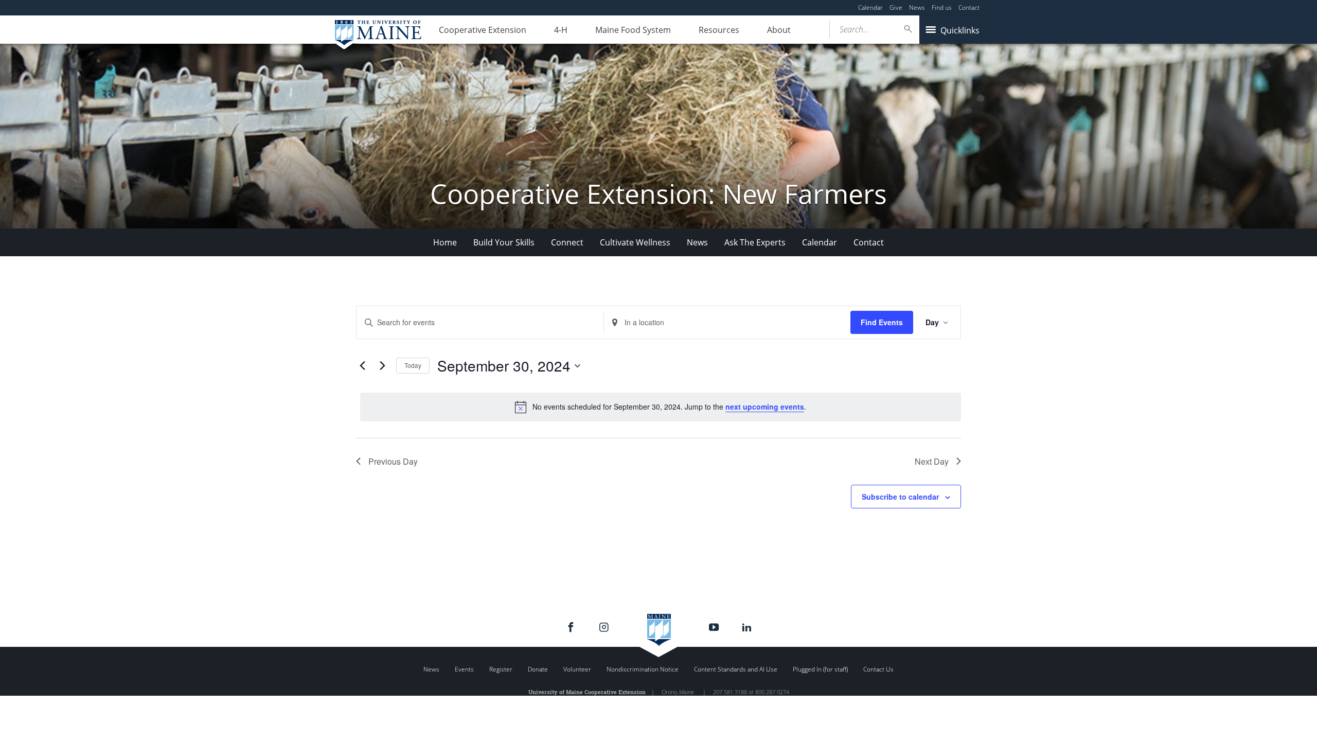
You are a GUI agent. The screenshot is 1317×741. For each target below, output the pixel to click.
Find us (942, 7)
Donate (538, 669)
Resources (719, 30)
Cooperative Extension (482, 30)
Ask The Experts (755, 242)
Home (445, 242)
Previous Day (393, 461)
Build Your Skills (504, 242)
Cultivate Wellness (635, 242)
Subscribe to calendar (900, 496)
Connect (567, 242)
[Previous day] (362, 366)
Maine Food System (633, 30)
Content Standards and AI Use (735, 669)
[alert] (660, 407)
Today (412, 365)
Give (895, 7)
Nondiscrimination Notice (643, 669)
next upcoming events (764, 406)
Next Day (932, 461)
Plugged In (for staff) (820, 669)
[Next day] (382, 366)
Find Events (882, 322)
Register (500, 669)
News (917, 7)
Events (464, 669)
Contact (969, 7)
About (779, 30)
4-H (560, 30)
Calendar (870, 7)
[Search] (908, 29)
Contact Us (878, 669)
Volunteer (577, 669)
